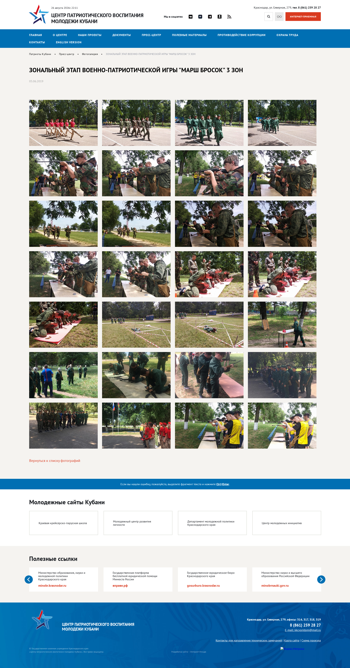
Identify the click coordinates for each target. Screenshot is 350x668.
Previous (29, 579)
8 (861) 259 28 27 (305, 625)
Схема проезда (311, 640)
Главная (35, 35)
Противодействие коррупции (242, 35)
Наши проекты (90, 35)
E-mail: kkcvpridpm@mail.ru (303, 630)
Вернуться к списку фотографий (54, 460)
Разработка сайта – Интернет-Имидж (188, 651)
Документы (121, 35)
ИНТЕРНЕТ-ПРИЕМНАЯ (303, 16)
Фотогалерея (90, 54)
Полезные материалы (189, 35)
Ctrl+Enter (222, 484)
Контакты (37, 42)
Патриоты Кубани (40, 54)
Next (321, 579)
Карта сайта (291, 640)
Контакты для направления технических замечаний (249, 640)
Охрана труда (287, 35)
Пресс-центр (151, 35)
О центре (60, 35)
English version (69, 42)
